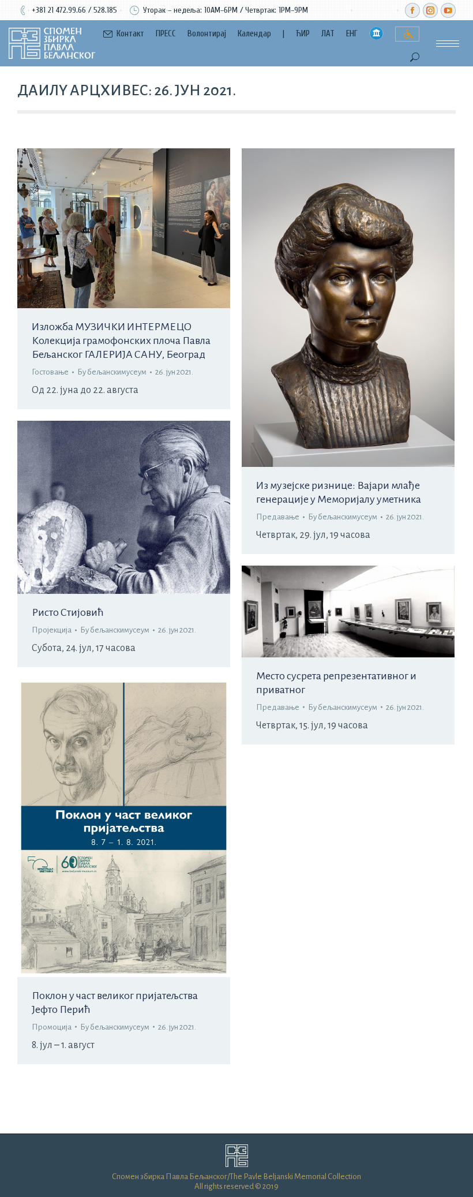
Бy (112, 372)
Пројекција (52, 630)
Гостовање (50, 372)
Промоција (52, 1027)
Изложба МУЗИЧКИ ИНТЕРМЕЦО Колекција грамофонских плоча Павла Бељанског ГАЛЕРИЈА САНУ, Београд (121, 340)
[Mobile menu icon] (447, 43)
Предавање (277, 517)
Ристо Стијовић (68, 612)
